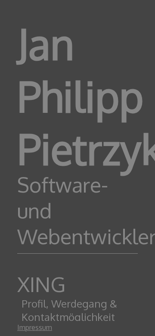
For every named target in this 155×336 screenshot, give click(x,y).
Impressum (34, 327)
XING (41, 284)
